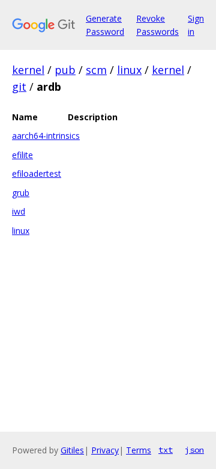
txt (165, 449)
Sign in (196, 25)
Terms (138, 450)
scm (96, 70)
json (194, 449)
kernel (28, 70)
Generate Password (105, 25)
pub (65, 70)
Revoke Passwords (157, 25)
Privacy (105, 450)
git (19, 86)
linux (129, 70)
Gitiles (72, 450)
